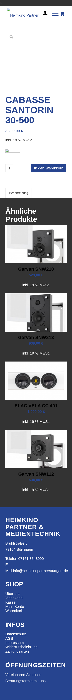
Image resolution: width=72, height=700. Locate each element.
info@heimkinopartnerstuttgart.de (40, 571)
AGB (9, 638)
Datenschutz (15, 634)
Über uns (12, 594)
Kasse (10, 602)
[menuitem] (43, 14)
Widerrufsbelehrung (21, 647)
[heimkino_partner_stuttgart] (29, 13)
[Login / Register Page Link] (43, 17)
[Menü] (53, 13)
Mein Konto (14, 607)
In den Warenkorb (48, 168)
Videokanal (14, 598)
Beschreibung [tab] (18, 193)
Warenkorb (14, 611)
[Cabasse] (12, 153)
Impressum (14, 643)
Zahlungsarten (17, 651)
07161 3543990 (31, 559)
